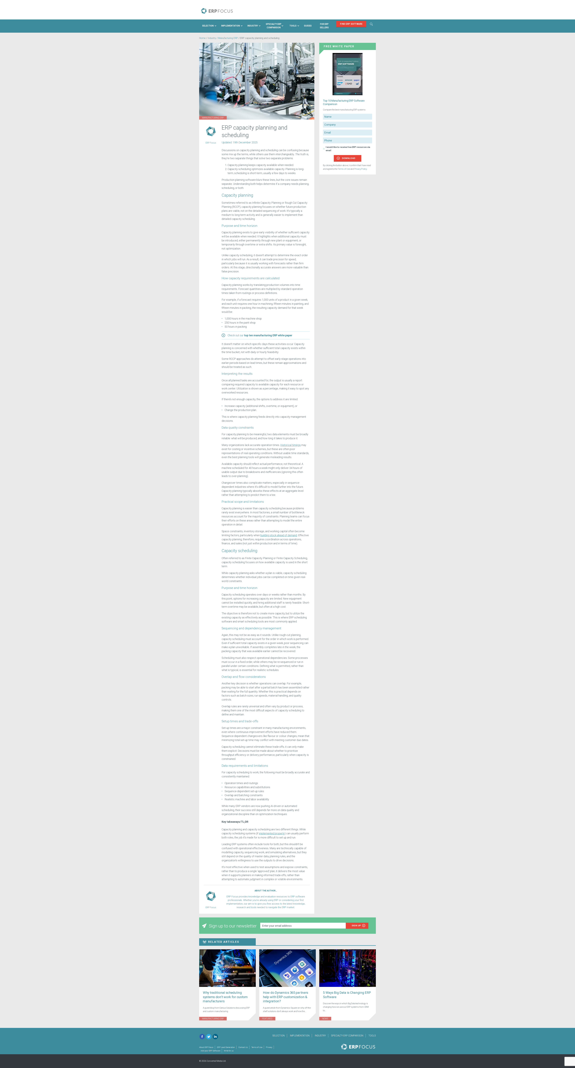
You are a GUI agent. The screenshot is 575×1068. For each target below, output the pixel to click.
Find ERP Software (351, 24)
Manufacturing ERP (228, 38)
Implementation (300, 1035)
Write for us (229, 1051)
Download (348, 158)
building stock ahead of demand (278, 535)
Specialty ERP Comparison (347, 1035)
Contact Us (243, 1047)
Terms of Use (344, 169)
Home (202, 38)
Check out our (260, 335)
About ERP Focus (206, 1047)
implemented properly (272, 833)
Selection (278, 1035)
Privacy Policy (360, 169)
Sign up (356, 925)
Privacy (269, 1047)
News (325, 1018)
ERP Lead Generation (226, 1047)
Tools (372, 1035)
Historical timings (290, 445)
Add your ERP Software (210, 1051)
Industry (212, 38)
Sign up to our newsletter (233, 926)
